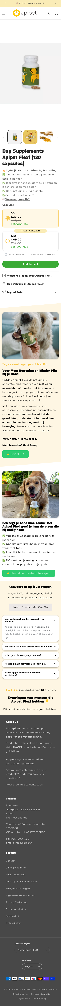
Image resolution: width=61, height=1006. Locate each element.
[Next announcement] (55, 3)
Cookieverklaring (16, 909)
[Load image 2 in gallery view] (30, 137)
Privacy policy (31, 989)
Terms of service (49, 989)
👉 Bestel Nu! (15, 454)
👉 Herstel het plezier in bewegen (28, 573)
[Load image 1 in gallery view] (15, 137)
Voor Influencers (15, 874)
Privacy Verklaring (16, 902)
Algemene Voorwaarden (20, 895)
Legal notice (24, 999)
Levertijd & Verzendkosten (21, 881)
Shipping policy (20, 994)
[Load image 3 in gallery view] (46, 137)
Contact (10, 860)
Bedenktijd (12, 916)
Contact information (41, 994)
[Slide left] (3, 137)
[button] (48, 13)
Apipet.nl (16, 989)
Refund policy (39, 999)
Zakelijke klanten (16, 867)
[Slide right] (57, 137)
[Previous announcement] (5, 3)
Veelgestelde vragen (18, 888)
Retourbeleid (13, 923)
